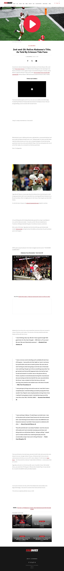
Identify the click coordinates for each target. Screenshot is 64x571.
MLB (33, 3)
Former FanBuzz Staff (22, 540)
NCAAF (14, 3)
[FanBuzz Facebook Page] (54, 3)
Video (50, 3)
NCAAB (20, 3)
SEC (11, 6)
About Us (28, 558)
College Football (7, 6)
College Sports (39, 3)
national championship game (32, 203)
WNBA (27, 3)
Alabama (14, 6)
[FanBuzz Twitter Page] (59, 3)
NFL (17, 3)
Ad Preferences (34, 558)
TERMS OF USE (32, 566)
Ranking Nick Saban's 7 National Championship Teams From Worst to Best (34, 296)
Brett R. (42, 540)
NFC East (42, 521)
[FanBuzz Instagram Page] (56, 3)
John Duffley (29, 56)
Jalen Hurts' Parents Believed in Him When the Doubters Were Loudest (42, 524)
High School (45, 3)
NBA (23, 3)
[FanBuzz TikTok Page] (57, 3)
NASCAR (30, 3)
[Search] (59, 1)
